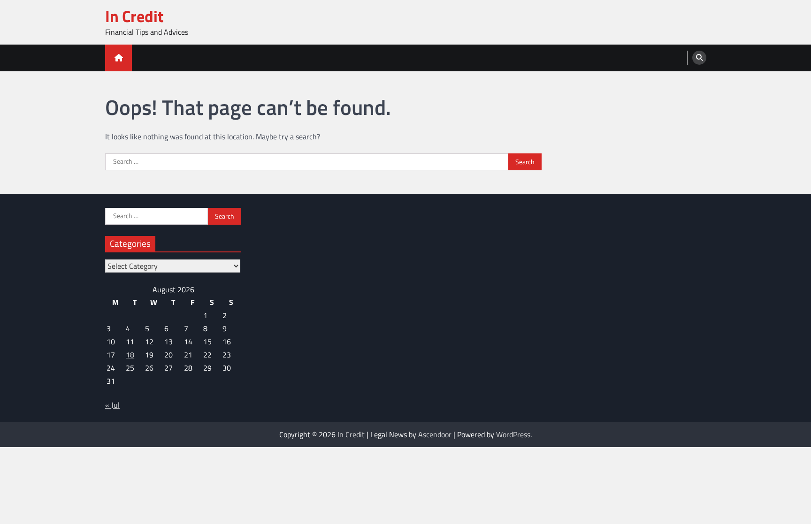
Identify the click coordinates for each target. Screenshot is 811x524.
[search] (699, 58)
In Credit (134, 16)
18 (130, 354)
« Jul (112, 404)
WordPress (513, 434)
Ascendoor (434, 434)
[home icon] (118, 58)
